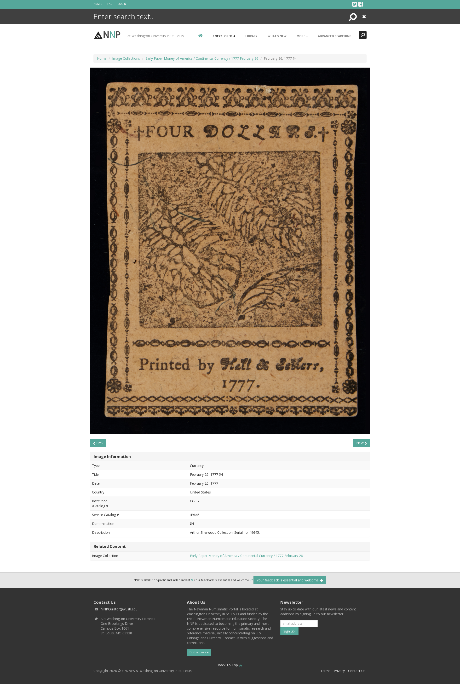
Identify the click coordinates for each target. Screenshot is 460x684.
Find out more (199, 652)
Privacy (339, 670)
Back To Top (228, 665)
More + (302, 36)
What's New (277, 36)
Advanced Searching (334, 36)
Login (122, 4)
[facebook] (360, 4)
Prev (99, 443)
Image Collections (126, 58)
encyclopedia (224, 36)
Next (360, 443)
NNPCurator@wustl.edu (119, 609)
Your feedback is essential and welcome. (288, 580)
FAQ (110, 4)
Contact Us (356, 670)
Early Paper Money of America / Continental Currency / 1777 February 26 (201, 58)
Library (251, 36)
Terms (325, 670)
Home (102, 58)
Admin (98, 4)
